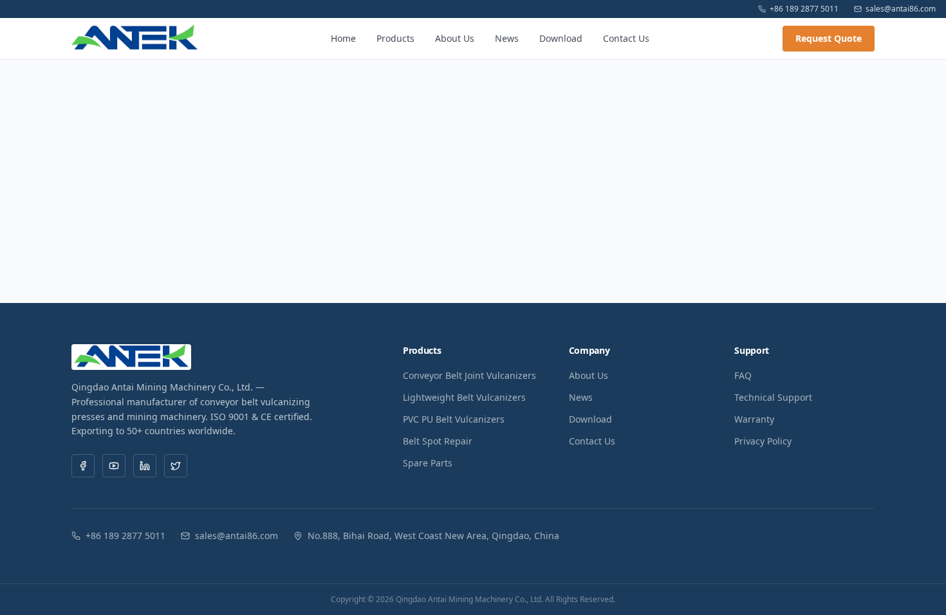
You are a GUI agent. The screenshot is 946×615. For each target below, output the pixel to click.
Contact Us (626, 38)
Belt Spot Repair (437, 441)
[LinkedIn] (144, 465)
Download (560, 38)
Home (343, 38)
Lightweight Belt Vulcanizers (464, 397)
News (507, 38)
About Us (454, 38)
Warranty (754, 419)
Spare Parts (427, 463)
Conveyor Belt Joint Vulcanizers (469, 375)
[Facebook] (83, 465)
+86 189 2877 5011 (804, 9)
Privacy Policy (763, 441)
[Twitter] (175, 465)
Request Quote (828, 38)
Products (395, 38)
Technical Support (773, 397)
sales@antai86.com (901, 9)
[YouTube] (113, 465)
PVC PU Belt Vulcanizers (454, 419)
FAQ (743, 375)
